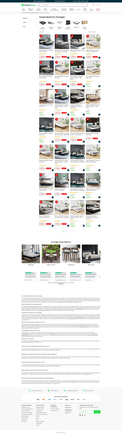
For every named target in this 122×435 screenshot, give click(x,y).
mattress (93, 348)
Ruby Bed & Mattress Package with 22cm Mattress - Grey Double (62, 51)
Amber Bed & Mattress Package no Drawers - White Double (92, 51)
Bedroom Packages (35, 12)
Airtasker (86, 374)
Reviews (37, 425)
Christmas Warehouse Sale (27, 414)
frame (43, 358)
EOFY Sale (24, 421)
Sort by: (90, 31)
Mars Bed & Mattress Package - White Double (92, 134)
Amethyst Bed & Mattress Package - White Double (44, 216)
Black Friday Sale (25, 416)
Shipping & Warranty (40, 407)
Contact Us (73, 382)
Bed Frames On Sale (26, 410)
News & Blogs (38, 423)
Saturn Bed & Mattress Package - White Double (93, 77)
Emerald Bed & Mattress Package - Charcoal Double (46, 189)
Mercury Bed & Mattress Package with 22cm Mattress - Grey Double (62, 216)
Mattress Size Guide (40, 421)
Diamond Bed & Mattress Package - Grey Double (77, 51)
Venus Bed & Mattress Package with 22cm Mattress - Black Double (77, 189)
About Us (67, 405)
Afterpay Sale (24, 419)
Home (23, 12)
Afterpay (38, 416)
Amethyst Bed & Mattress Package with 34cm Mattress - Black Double (92, 217)
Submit (97, 411)
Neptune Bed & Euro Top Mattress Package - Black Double (93, 189)
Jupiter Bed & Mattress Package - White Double (46, 161)
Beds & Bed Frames (27, 12)
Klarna (37, 419)
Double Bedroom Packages (44, 12)
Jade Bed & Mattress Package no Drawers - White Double (93, 161)
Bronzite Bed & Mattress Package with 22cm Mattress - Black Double (62, 134)
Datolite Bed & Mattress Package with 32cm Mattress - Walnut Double (93, 106)
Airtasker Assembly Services (42, 414)
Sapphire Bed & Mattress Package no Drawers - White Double (77, 134)
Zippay (37, 417)
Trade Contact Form (55, 410)
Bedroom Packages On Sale (27, 409)
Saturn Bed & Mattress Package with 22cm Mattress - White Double (77, 217)
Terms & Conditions (40, 409)
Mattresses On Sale (25, 407)
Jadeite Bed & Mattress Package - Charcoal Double (46, 51)
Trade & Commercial (55, 408)
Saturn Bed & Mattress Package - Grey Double (62, 77)
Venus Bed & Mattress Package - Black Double (46, 134)
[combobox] (63, 5)
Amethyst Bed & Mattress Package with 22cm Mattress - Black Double (76, 106)
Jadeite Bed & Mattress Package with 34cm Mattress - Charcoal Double (61, 162)
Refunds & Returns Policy (41, 412)
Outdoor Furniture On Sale (27, 412)
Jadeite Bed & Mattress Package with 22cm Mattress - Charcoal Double (61, 106)
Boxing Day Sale (25, 417)
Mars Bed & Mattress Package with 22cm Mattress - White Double (76, 78)
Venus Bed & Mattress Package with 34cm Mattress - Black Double (77, 161)
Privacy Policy (39, 410)
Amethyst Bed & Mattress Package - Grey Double (60, 189)
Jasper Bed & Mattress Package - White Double (46, 105)
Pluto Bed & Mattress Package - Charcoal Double (45, 77)
